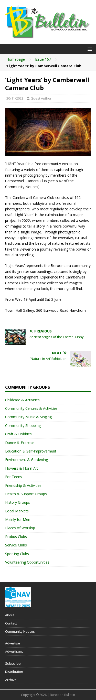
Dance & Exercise (19, 442)
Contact (11, 623)
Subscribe (13, 663)
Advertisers (14, 651)
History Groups (17, 502)
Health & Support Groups (26, 493)
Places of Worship (20, 527)
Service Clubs (16, 545)
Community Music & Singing (28, 416)
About (9, 615)
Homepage (15, 59)
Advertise (12, 643)
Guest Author (41, 98)
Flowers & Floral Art (21, 468)
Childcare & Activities (22, 399)
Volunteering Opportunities (27, 562)
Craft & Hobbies (18, 434)
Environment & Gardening (26, 459)
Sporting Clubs (17, 553)
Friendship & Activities (23, 485)
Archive (11, 679)
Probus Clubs (16, 536)
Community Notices (20, 631)
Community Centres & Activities (31, 408)
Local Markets (17, 511)
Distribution (14, 671)
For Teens (13, 476)
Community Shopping (23, 425)
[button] (89, 48)
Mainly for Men (17, 519)
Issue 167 (43, 59)
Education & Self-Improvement (30, 451)
